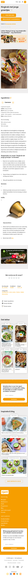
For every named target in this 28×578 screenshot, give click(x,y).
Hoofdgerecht (5, 292)
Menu (17, 1)
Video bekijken (9, 15)
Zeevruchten (5, 294)
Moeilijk (12, 287)
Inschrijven (14, 399)
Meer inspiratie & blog (14, 481)
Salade (22, 292)
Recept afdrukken (8, 303)
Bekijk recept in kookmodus (11, 19)
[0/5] (6, 27)
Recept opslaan (7, 306)
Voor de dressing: (5, 119)
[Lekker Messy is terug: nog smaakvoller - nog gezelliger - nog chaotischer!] (14, 39)
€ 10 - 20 (19, 287)
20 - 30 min (4, 287)
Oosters (18, 292)
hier (12, 238)
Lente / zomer (12, 292)
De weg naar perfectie (10, 24)
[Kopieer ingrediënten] (11, 98)
